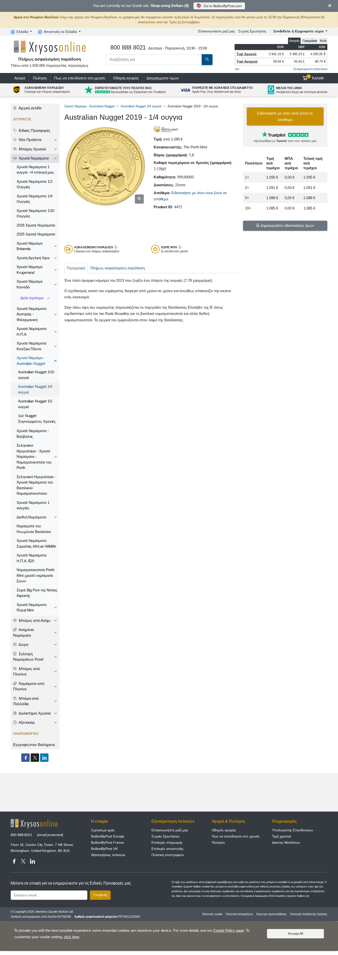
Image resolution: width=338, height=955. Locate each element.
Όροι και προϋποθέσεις (271, 914)
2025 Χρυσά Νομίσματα (36, 234)
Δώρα (23, 644)
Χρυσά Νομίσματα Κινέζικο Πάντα (32, 346)
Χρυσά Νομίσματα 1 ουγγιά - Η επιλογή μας (35, 170)
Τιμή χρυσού (281, 836)
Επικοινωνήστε (216, 31)
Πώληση (40, 78)
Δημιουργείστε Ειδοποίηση (311, 69)
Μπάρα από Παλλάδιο (26, 701)
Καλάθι (316, 77)
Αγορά (19, 78)
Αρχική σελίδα (30, 108)
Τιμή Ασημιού (247, 61)
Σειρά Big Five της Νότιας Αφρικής (37, 593)
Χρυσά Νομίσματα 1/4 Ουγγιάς (34, 199)
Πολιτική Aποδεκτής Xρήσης (308, 914)
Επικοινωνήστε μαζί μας (169, 830)
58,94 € (278, 61)
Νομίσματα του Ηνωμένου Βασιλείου (34, 529)
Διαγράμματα (162, 78)
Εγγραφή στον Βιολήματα (34, 745)
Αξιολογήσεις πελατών (108, 855)
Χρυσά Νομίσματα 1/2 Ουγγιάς (34, 184)
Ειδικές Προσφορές (34, 130)
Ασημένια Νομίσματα (23, 632)
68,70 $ (320, 61)
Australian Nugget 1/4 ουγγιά (141, 106)
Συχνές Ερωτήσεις (252, 31)
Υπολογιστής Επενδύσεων (292, 830)
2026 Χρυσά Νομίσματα (36, 225)
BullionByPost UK (104, 849)
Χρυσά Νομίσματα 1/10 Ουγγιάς (35, 213)
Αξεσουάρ (26, 722)
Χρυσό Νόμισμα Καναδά (30, 284)
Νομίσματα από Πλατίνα (28, 686)
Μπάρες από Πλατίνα (26, 671)
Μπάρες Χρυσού (32, 149)
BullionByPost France (107, 842)
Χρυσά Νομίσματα (33, 158)
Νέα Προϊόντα (30, 140)
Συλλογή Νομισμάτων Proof (28, 657)
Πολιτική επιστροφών (167, 855)
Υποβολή (100, 895)
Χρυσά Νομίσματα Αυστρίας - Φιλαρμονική (32, 314)
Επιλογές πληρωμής (167, 842)
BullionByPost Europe (107, 836)
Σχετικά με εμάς (103, 830)
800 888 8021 (21, 835)
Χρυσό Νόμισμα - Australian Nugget (89, 106)
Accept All (295, 933)
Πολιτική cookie (212, 914)
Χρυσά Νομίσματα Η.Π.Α (32, 331)
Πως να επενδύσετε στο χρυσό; (79, 78)
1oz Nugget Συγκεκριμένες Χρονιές (37, 418)
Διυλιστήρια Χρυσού (34, 713)
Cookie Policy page (228, 930)
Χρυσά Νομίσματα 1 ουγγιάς (33, 505)
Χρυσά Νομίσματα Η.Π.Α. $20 (32, 558)
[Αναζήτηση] (207, 59)
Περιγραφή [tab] (76, 268)
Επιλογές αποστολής (167, 849)
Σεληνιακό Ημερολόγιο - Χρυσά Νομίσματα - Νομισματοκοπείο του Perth (34, 456)
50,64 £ (299, 61)
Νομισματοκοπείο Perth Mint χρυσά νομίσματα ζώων (35, 575)
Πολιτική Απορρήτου (239, 914)
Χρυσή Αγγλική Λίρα (33, 258)
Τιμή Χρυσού (247, 54)
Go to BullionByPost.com (223, 6)
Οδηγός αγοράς (126, 78)
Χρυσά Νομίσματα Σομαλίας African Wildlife (36, 543)
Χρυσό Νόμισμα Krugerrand (30, 270)
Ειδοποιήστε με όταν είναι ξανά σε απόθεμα (285, 116)
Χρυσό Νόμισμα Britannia (30, 246)
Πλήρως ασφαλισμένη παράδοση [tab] (117, 268)
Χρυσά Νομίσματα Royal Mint (32, 607)
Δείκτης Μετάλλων (286, 842)
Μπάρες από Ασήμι (34, 620)
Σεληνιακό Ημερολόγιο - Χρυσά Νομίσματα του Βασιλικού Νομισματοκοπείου (36, 485)
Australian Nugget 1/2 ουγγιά (35, 404)
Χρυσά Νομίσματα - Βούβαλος (33, 434)
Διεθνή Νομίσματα (31, 517)
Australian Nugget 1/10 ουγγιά (36, 375)
